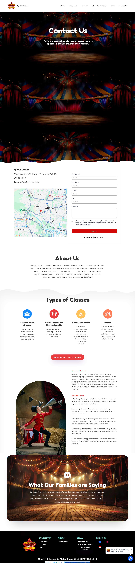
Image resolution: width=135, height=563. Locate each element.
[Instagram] (107, 542)
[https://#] (27, 313)
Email (74, 198)
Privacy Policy (88, 237)
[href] (40, 213)
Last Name (75, 182)
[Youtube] (100, 547)
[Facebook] (100, 542)
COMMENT (75, 206)
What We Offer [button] (98, 6)
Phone (74, 190)
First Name (76, 174)
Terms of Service (99, 237)
